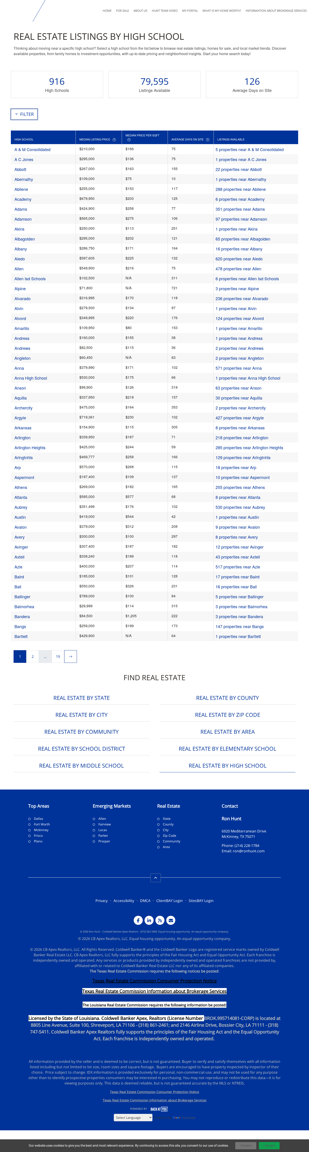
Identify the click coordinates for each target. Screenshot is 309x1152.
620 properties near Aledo (239, 259)
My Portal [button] (190, 11)
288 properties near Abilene (241, 189)
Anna (19, 368)
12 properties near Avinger (240, 547)
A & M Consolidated (32, 149)
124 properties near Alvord (240, 318)
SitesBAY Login (201, 900)
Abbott (20, 169)
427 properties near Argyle (240, 418)
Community (171, 841)
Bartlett (21, 636)
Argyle (20, 418)
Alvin (18, 308)
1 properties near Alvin (236, 308)
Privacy (101, 900)
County (168, 824)
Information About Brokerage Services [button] (276, 11)
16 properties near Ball (236, 586)
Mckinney (41, 830)
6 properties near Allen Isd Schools (247, 278)
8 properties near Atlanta (238, 497)
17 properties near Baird (237, 577)
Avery (19, 537)
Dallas (38, 818)
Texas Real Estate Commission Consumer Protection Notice (155, 981)
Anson (20, 388)
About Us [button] (140, 11)
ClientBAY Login (169, 900)
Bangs (20, 626)
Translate (188, 1117)
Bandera (22, 616)
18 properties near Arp (236, 467)
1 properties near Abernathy (241, 179)
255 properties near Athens (240, 487)
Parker (103, 835)
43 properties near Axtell (238, 557)
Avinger (21, 547)
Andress (21, 338)
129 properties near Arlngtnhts (243, 457)
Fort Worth (42, 824)
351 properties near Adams (240, 209)
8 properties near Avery (237, 537)
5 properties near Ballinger (240, 596)
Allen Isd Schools (30, 278)
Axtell (19, 557)
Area (166, 847)
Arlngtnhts (23, 457)
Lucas (102, 830)
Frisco (38, 835)
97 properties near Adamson (241, 219)
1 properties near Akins (237, 229)
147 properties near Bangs (240, 626)
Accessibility (124, 900)
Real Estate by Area (227, 731)
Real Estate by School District (81, 748)
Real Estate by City (81, 714)
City (166, 830)
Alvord (20, 318)
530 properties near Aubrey (240, 507)
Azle (18, 567)
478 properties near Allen (238, 268)
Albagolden (24, 239)
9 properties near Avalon (238, 527)
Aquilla (20, 398)
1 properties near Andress (239, 338)
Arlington (22, 437)
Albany (20, 249)
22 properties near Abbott (239, 169)
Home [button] (107, 11)
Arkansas (22, 427)
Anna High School (30, 378)
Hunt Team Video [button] (165, 11)
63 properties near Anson (238, 388)
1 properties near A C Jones (241, 159)
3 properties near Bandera (239, 616)
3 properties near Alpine (237, 288)
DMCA (145, 900)
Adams (20, 209)
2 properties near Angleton (240, 358)
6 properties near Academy (240, 199)
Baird (19, 577)
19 (58, 656)
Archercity (23, 408)
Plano (38, 841)
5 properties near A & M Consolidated (250, 149)
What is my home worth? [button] (221, 11)
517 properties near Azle (238, 567)
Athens (20, 487)
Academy (22, 199)
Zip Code (169, 835)
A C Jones (23, 159)
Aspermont (24, 477)
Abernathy (23, 179)
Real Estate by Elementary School (227, 748)
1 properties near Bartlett (238, 636)
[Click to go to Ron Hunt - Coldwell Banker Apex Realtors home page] (17, 11)
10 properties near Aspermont (243, 477)
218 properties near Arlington (242, 437)
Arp (17, 467)
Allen (19, 268)
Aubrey (20, 507)
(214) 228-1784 (247, 845)
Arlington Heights (29, 447)
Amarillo (21, 328)
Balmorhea (24, 606)
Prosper (104, 841)
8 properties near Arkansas (240, 427)
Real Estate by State (81, 697)
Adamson (23, 219)
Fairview (104, 824)
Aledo (19, 259)
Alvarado (22, 298)
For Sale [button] (122, 11)
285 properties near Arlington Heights (249, 447)
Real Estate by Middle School (81, 765)
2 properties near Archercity (241, 408)
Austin (20, 517)
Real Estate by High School (227, 765)
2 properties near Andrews (240, 348)
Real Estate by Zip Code (227, 714)
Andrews (22, 348)
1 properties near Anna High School (248, 378)
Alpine (20, 288)
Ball (17, 586)
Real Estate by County (227, 697)
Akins (19, 229)
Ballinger (22, 596)
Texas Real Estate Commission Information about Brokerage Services (155, 1100)
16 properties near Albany (239, 249)
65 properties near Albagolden (243, 239)
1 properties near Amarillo (239, 328)
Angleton (22, 358)
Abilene (21, 189)
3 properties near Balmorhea (241, 606)
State (167, 818)
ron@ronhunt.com (249, 850)
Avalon (20, 527)
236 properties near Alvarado (242, 298)
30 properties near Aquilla (239, 398)
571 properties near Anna (239, 368)
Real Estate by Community (81, 731)
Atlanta (20, 497)
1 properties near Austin (237, 517)
